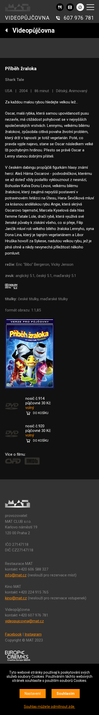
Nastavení (33, 694)
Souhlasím (66, 694)
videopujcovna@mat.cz (24, 621)
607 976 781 (79, 17)
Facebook (13, 634)
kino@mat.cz (16, 598)
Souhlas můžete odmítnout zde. (49, 707)
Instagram (33, 634)
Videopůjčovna (31, 30)
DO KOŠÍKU (40, 413)
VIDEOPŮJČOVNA (27, 18)
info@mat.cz (16, 575)
